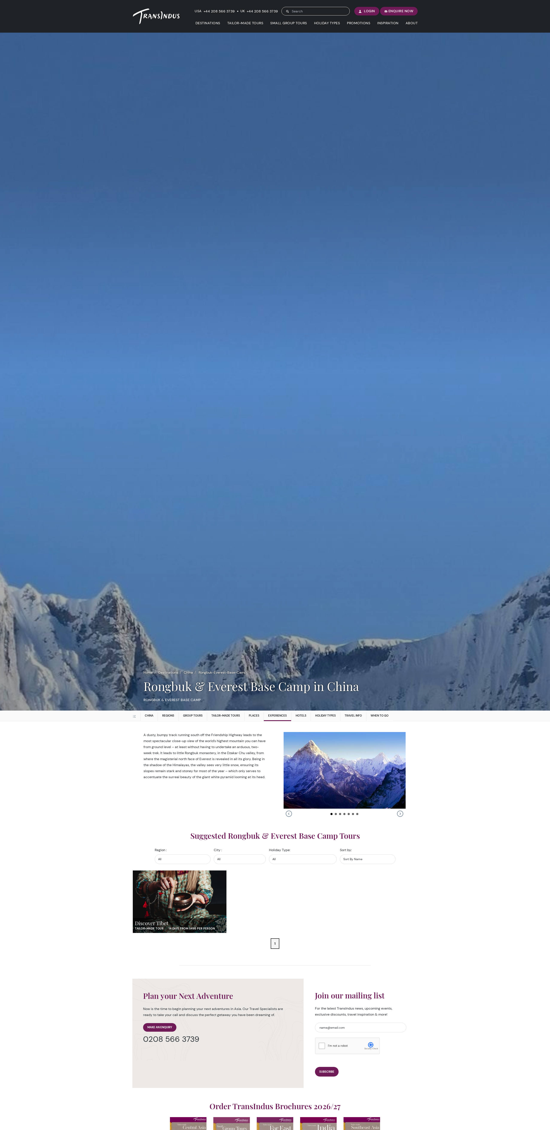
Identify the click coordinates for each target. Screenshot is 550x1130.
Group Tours (193, 715)
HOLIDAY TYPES (327, 23)
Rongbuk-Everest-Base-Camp (222, 672)
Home (148, 672)
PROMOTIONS (358, 23)
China (188, 672)
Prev (288, 813)
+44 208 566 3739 (219, 11)
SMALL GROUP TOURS (288, 23)
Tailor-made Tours (225, 715)
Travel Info (353, 715)
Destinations (168, 672)
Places (254, 715)
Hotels (301, 715)
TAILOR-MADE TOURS (245, 23)
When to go (379, 715)
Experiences (277, 715)
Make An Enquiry (159, 1027)
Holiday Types (325, 715)
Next (400, 813)
